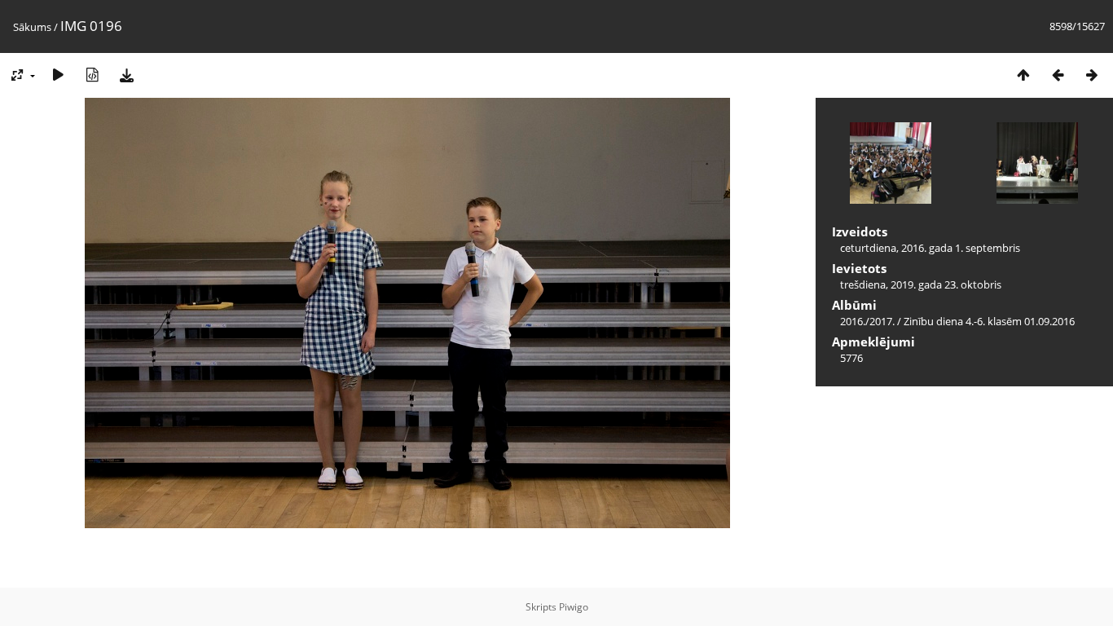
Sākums (32, 27)
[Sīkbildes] (1023, 74)
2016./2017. (867, 321)
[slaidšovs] (58, 74)
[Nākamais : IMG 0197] (1092, 74)
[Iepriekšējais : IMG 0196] (1057, 74)
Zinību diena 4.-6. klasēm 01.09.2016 (989, 321)
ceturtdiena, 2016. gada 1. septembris (930, 247)
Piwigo (573, 607)
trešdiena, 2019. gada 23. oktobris (920, 284)
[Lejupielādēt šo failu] (126, 74)
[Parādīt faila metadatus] (92, 74)
